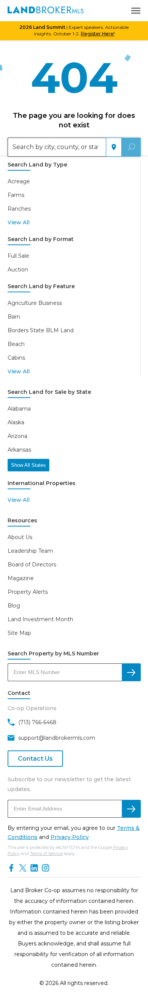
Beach (16, 344)
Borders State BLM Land (41, 330)
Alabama (19, 408)
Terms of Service (46, 853)
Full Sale (18, 255)
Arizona (17, 436)
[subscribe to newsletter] (131, 809)
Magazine (21, 578)
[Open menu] (136, 11)
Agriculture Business (35, 303)
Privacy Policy (69, 837)
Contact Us (35, 758)
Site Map (19, 633)
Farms (16, 195)
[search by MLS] (131, 672)
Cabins (16, 357)
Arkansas (19, 449)
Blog (14, 605)
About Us (20, 537)
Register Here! (98, 33)
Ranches (19, 208)
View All (19, 222)
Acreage (19, 181)
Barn (14, 316)
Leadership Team (30, 550)
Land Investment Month (40, 619)
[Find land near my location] (114, 147)
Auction (18, 269)
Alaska (16, 422)
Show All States (28, 465)
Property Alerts (28, 591)
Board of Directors (32, 564)
